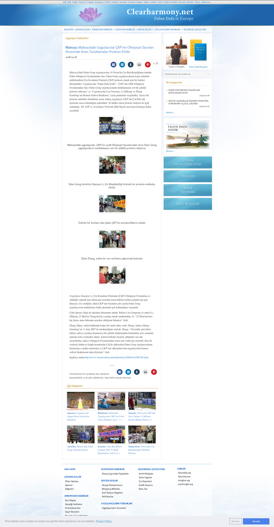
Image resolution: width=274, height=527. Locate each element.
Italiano (146, 2)
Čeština (108, 2)
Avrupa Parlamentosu (112, 485)
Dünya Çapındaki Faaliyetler (115, 473)
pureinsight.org (185, 484)
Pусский (181, 2)
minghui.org (184, 480)
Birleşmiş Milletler (111, 488)
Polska (166, 2)
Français (90, 2)
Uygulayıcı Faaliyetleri (77, 38)
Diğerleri (69, 488)
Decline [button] (236, 521)
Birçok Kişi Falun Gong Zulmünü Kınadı (80, 448)
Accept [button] (256, 521)
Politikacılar (107, 496)
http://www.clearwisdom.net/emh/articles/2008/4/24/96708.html (116, 357)
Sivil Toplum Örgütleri (112, 492)
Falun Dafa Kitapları (198, 66)
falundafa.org (184, 472)
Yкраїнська (205, 2)
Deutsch (82, 2)
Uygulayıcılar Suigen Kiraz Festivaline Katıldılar (78, 416)
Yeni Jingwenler (174, 82)
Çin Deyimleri (145, 481)
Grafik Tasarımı (146, 485)
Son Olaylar (70, 500)
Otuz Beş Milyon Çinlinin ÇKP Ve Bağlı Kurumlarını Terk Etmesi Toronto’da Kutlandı (110, 451)
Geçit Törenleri (72, 511)
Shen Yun (143, 488)
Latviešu (153, 2)
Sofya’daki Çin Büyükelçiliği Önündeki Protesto (141, 450)
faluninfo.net (184, 476)
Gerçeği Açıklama (73, 504)
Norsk (160, 2)
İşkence (68, 485)
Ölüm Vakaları (72, 481)
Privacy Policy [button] (104, 521)
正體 (64, 2)
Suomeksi (123, 2)
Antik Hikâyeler (146, 473)
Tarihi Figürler (145, 477)
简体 (69, 2)
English (75, 2)
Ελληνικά (131, 2)
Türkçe (197, 2)
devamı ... (170, 112)
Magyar (139, 2)
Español (115, 2)
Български (99, 2)
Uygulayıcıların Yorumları (114, 508)
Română (174, 2)
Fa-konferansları (73, 508)
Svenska (189, 2)
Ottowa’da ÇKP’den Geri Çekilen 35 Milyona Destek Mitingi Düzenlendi (141, 416)
